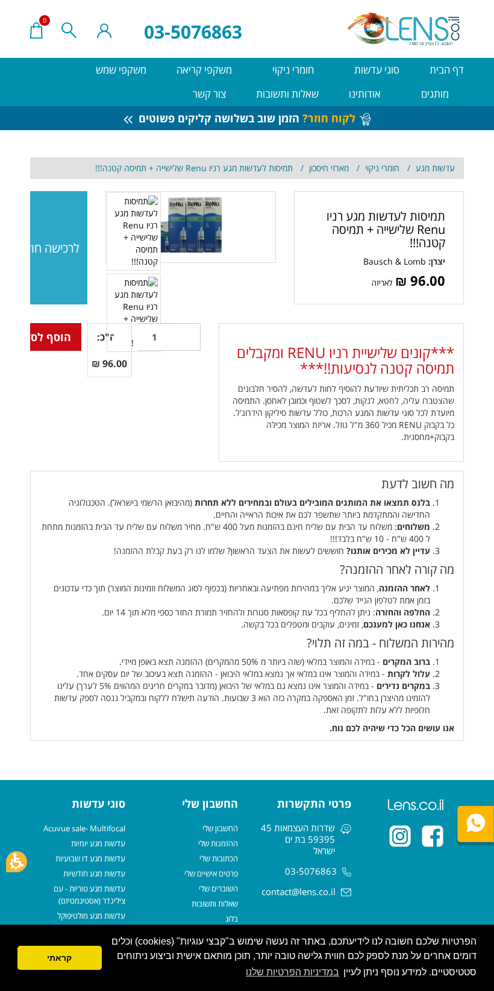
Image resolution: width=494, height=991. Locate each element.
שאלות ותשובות (287, 94)
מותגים (434, 94)
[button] (16, 861)
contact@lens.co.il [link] (298, 892)
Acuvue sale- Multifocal (84, 828)
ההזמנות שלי (218, 843)
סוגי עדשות (375, 70)
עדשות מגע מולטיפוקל (91, 915)
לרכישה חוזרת (55, 248)
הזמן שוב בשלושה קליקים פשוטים (245, 118)
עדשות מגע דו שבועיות (90, 858)
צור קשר (209, 94)
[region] (247, 168)
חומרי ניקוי (292, 70)
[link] (394, 261)
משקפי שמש (121, 70)
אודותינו (365, 94)
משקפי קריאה (204, 70)
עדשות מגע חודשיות (94, 873)
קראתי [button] (59, 958)
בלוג (231, 918)
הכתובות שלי (218, 858)
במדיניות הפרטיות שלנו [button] (292, 972)
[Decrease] (188, 337)
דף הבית (447, 70)
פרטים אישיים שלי (211, 873)
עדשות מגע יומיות (98, 843)
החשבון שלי (220, 828)
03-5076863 (193, 31)
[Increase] (122, 337)
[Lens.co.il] (404, 29)
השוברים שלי (218, 888)
